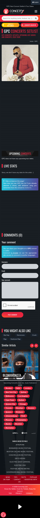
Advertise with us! (27, 481)
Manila (8, 424)
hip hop (6, 335)
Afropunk (20, 445)
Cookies (29, 493)
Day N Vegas (20, 458)
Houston (31, 408)
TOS (10, 493)
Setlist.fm (28, 188)
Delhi (18, 388)
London (28, 388)
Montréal (18, 424)
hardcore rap (15, 339)
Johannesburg (11, 416)
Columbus (10, 25)
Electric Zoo (20, 465)
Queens (9, 412)
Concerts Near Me (30, 25)
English (36, 2)
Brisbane (19, 412)
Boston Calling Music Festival (20, 451)
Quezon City (10, 404)
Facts (23, 477)
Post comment (12, 315)
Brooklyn (19, 408)
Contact (17, 479)
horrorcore (21, 335)
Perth (23, 416)
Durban (21, 400)
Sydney (23, 392)
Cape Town (10, 400)
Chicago (23, 404)
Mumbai (9, 388)
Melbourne (10, 396)
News (8, 477)
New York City (11, 392)
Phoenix (9, 420)
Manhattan (10, 428)
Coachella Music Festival (20, 455)
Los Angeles (23, 396)
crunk (34, 335)
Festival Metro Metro (20, 469)
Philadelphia (21, 420)
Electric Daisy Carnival (20, 462)
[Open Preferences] (3, 514)
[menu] (36, 11)
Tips (15, 477)
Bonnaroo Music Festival (20, 448)
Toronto (9, 408)
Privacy (19, 493)
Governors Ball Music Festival (20, 472)
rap (5, 339)
